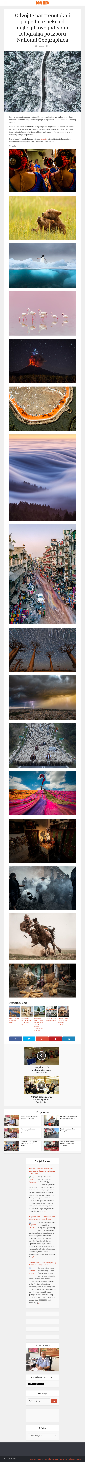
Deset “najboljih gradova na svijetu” (14, 1020)
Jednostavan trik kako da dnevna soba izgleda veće (26, 1021)
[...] (33, 1209)
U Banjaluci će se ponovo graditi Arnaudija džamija (63, 1021)
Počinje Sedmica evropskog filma (51, 1019)
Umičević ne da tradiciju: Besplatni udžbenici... (29, 1117)
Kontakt (78, 1451)
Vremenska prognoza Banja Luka (40, 1451)
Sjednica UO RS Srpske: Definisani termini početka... (29, 1143)
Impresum (55, 1451)
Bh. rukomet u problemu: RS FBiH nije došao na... (68, 1117)
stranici (44, 139)
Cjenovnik (63, 1451)
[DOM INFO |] (42, 2)
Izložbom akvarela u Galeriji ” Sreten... (67, 1130)
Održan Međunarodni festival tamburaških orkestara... (67, 1143)
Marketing (71, 1451)
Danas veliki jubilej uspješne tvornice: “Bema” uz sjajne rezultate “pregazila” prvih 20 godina (39, 1024)
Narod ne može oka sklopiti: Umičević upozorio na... (30, 1131)
